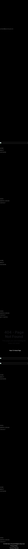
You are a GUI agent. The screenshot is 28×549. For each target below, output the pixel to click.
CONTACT (3, 203)
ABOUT (2, 150)
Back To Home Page (15, 350)
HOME (1, 148)
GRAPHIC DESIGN (4, 201)
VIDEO (1, 199)
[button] (14, 232)
